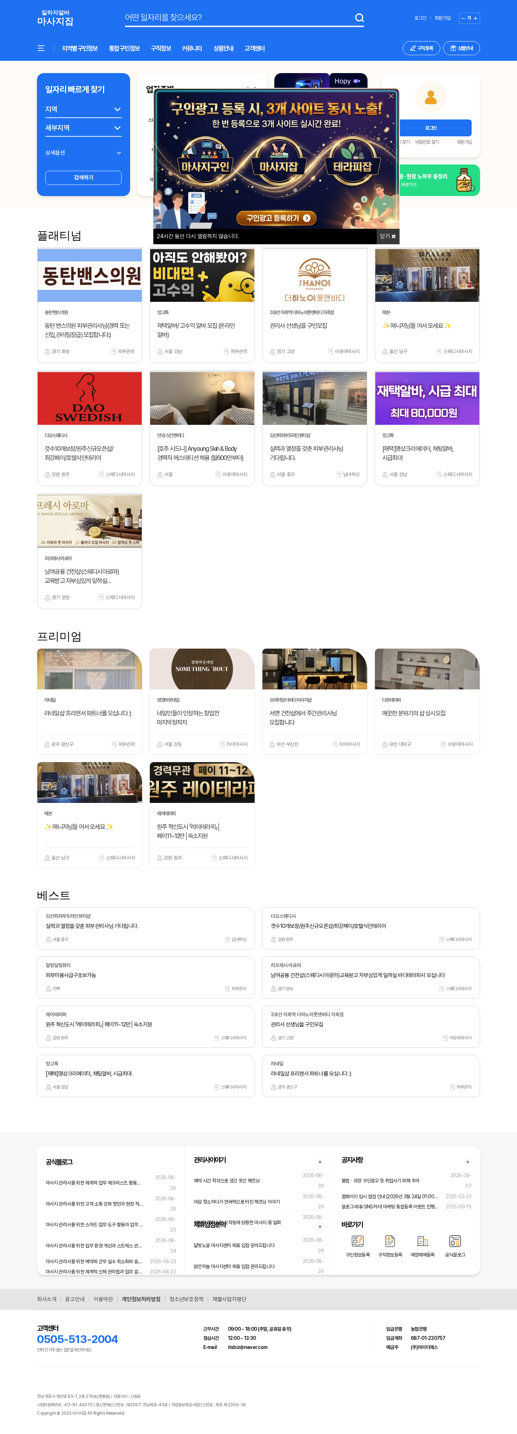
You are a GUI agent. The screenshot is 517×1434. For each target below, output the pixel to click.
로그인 (420, 18)
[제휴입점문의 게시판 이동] (320, 1226)
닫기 (385, 236)
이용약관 (103, 1299)
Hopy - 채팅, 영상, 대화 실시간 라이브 (155, 1413)
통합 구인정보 (124, 48)
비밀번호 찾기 (427, 142)
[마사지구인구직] (55, 18)
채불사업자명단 (229, 1299)
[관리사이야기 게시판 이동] (320, 1162)
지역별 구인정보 (80, 48)
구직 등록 (425, 48)
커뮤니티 (192, 48)
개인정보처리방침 (141, 1299)
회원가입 (443, 18)
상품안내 (223, 48)
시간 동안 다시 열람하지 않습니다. (198, 236)
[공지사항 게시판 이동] (467, 1162)
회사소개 (46, 1299)
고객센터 (254, 48)
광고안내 (74, 1299)
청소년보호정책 (187, 1299)
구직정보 (161, 48)
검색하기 (84, 177)
